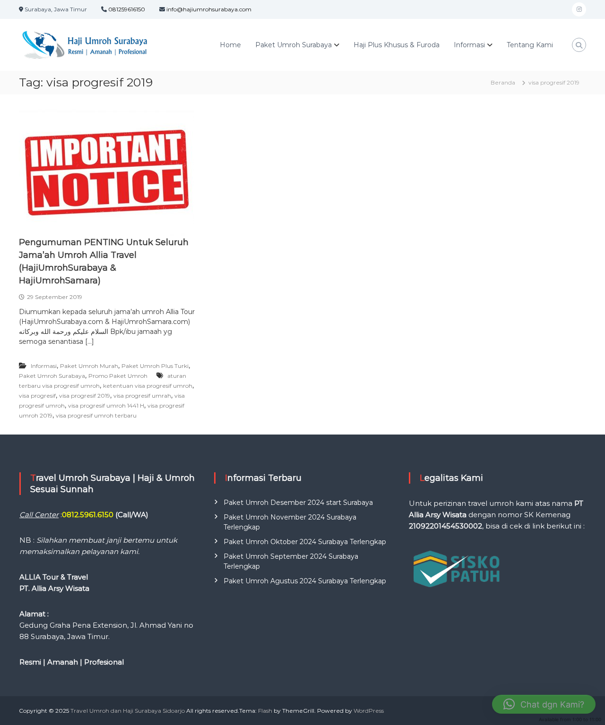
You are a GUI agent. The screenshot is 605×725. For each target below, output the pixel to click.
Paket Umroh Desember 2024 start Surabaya (298, 502)
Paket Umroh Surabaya (293, 45)
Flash (265, 710)
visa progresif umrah (142, 395)
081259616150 (126, 9)
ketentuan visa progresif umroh (147, 385)
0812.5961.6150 (87, 514)
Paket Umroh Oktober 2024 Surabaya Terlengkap (305, 541)
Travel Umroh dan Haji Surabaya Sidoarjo (127, 710)
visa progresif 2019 (84, 395)
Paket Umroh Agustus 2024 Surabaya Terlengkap (305, 581)
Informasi (44, 365)
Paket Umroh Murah (89, 365)
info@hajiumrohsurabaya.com (208, 9)
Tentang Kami (530, 45)
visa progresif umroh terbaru (96, 415)
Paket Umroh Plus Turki (155, 365)
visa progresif (37, 395)
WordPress (369, 710)
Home (230, 45)
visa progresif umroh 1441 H (106, 405)
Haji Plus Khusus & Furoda (397, 45)
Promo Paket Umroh (117, 375)
